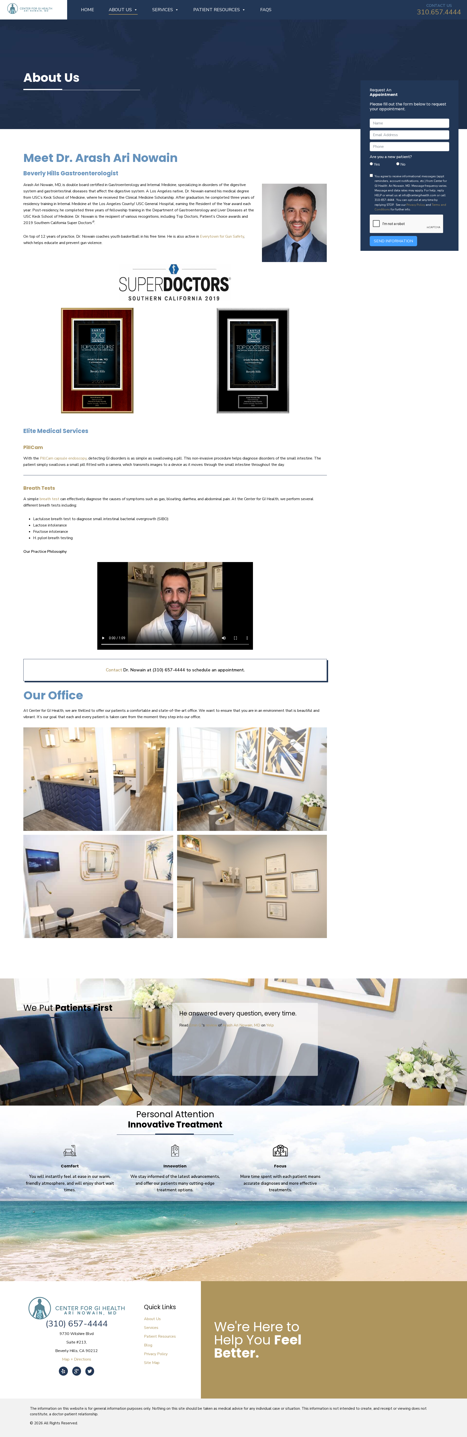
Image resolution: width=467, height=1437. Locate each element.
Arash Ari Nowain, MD (246, 1025)
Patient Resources (216, 10)
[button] (241, 1079)
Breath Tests (39, 488)
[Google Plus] (77, 1368)
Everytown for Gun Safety (222, 236)
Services (162, 10)
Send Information (393, 241)
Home (87, 10)
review (216, 1025)
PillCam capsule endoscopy (63, 458)
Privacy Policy (415, 205)
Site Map (152, 1362)
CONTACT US (439, 5)
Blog (148, 1345)
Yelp (275, 1025)
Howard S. (198, 1025)
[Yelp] (63, 1368)
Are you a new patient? (391, 157)
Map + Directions (76, 1359)
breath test (49, 499)
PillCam (33, 447)
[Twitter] (90, 1368)
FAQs (265, 10)
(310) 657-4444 (76, 1323)
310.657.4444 (439, 12)
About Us (120, 10)
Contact (114, 670)
